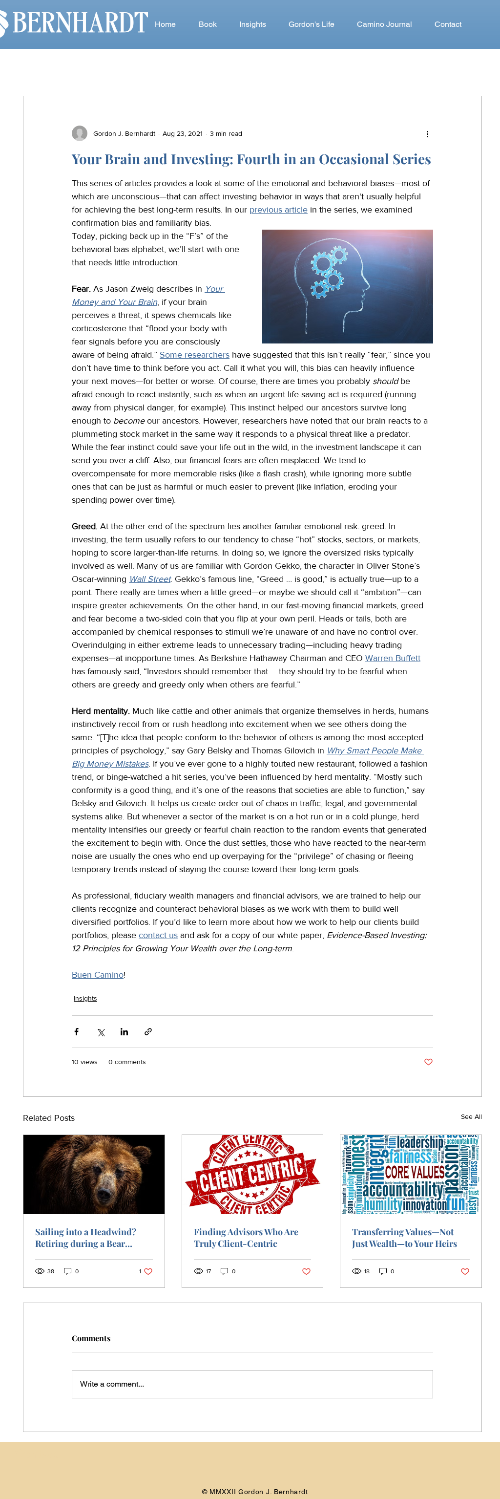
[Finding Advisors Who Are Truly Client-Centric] (252, 1174)
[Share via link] (148, 1031)
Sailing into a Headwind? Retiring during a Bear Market (85, 1237)
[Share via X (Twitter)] (100, 1031)
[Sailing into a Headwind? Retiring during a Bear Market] (94, 1174)
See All (471, 1116)
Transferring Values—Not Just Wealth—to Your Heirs (404, 1237)
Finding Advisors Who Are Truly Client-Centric (246, 1237)
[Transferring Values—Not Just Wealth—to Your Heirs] (410, 1174)
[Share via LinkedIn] (124, 1031)
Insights (85, 998)
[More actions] (427, 133)
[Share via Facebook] (76, 1031)
